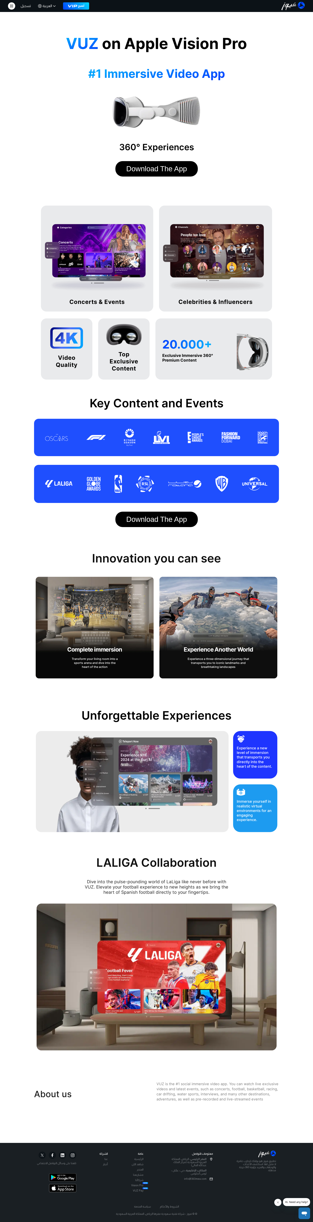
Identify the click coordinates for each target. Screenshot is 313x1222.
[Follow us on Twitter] (42, 1155)
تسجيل (26, 6)
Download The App (156, 169)
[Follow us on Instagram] (72, 1155)
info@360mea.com (195, 1178)
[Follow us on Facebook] (52, 1155)
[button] (11, 6)
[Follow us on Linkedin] (62, 1155)
